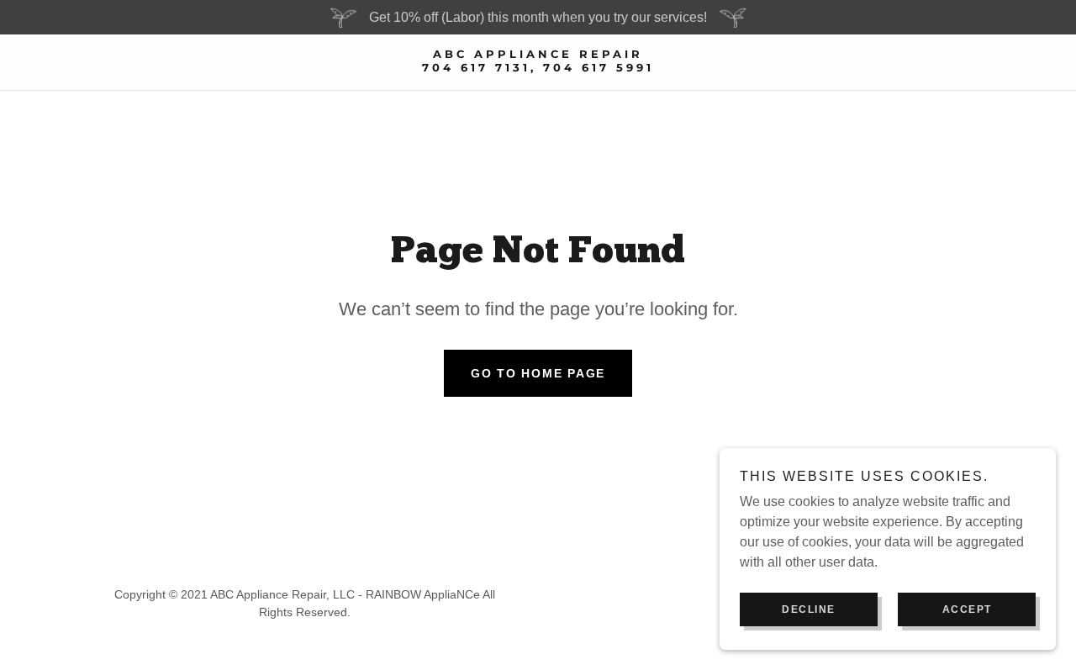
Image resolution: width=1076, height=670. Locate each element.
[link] (538, 67)
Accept (967, 609)
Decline (809, 609)
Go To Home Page (538, 373)
